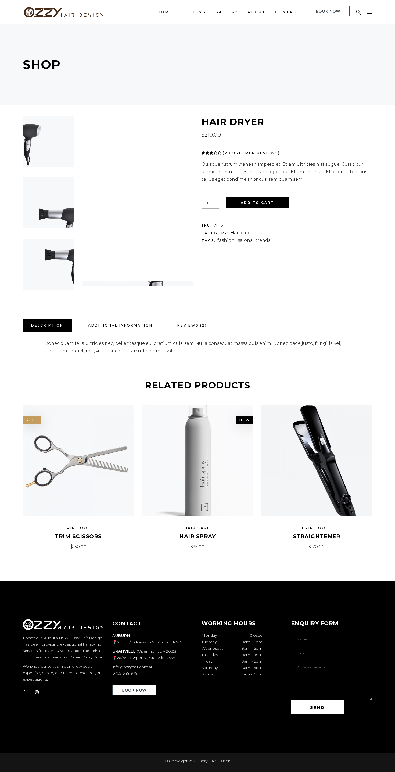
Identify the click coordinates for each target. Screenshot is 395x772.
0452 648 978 (125, 673)
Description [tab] (47, 325)
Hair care (241, 232)
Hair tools (78, 528)
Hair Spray (197, 536)
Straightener (316, 536)
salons (245, 240)
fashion (226, 240)
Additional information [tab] (120, 325)
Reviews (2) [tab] (192, 325)
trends (263, 240)
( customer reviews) (251, 153)
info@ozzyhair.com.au (132, 666)
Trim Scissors (78, 536)
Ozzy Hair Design (215, 761)
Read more (78, 547)
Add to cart (257, 203)
